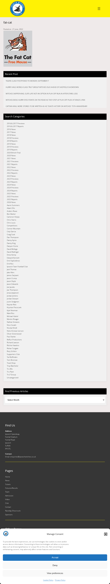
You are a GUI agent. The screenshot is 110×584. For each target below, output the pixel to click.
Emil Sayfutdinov (13, 260)
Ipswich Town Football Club (17, 266)
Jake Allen (10, 272)
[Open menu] (99, 8)
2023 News (11, 176)
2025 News (11, 193)
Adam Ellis (11, 208)
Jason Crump (12, 278)
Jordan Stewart (12, 298)
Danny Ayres (12, 240)
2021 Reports (12, 164)
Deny (55, 565)
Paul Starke (11, 336)
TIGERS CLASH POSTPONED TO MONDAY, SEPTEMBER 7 (27, 81)
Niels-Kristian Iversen (15, 331)
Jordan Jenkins (12, 296)
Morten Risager (13, 319)
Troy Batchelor (12, 366)
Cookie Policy (48, 580)
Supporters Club (13, 354)
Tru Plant (10, 372)
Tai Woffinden (12, 357)
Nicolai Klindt (12, 328)
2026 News (11, 202)
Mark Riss (10, 313)
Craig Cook (11, 234)
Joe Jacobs (11, 287)
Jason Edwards (12, 284)
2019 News (11, 144)
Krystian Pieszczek (14, 307)
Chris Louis (11, 223)
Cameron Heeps (13, 217)
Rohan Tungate (12, 348)
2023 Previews (12, 179)
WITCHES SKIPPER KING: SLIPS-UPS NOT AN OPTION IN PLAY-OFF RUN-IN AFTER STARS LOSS (42, 93)
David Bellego (12, 249)
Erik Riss (10, 263)
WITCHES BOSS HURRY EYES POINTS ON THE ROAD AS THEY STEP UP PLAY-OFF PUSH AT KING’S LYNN (45, 100)
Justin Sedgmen (13, 301)
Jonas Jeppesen (13, 293)
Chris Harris (11, 220)
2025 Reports (12, 199)
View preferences (55, 573)
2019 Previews (12, 147)
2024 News (11, 185)
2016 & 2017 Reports (15, 126)
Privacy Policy (60, 580)
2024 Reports (12, 190)
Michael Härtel (12, 316)
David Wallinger (13, 252)
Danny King (11, 243)
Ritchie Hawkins (13, 345)
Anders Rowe (12, 211)
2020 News (11, 155)
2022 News (11, 167)
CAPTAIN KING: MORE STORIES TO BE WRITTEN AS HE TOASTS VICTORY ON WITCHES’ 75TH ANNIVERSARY (46, 106)
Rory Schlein (12, 351)
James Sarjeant (12, 275)
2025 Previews (12, 196)
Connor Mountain (13, 228)
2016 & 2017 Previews (16, 123)
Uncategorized (12, 377)
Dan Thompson (13, 237)
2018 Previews (12, 138)
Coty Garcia (11, 231)
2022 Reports (12, 173)
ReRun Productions (14, 339)
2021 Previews (12, 161)
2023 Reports (12, 182)
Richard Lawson (13, 342)
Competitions (12, 225)
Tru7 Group (11, 374)
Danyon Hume (12, 246)
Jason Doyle (11, 281)
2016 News (11, 129)
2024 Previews (12, 187)
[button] (105, 534)
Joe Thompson (12, 290)
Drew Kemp (11, 255)
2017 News (11, 132)
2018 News (11, 135)
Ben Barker (11, 214)
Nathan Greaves (13, 322)
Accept (55, 557)
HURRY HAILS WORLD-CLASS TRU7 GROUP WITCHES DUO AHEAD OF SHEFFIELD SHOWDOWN (42, 87)
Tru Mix (10, 369)
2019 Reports (12, 149)
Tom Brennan (12, 360)
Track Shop (11, 363)
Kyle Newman (12, 310)
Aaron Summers (13, 205)
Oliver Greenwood (14, 334)
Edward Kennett (13, 258)
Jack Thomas (11, 269)
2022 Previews (12, 170)
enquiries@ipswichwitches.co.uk (23, 456)
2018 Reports (12, 141)
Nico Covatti (11, 325)
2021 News (11, 158)
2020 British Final (13, 152)
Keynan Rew (11, 304)
